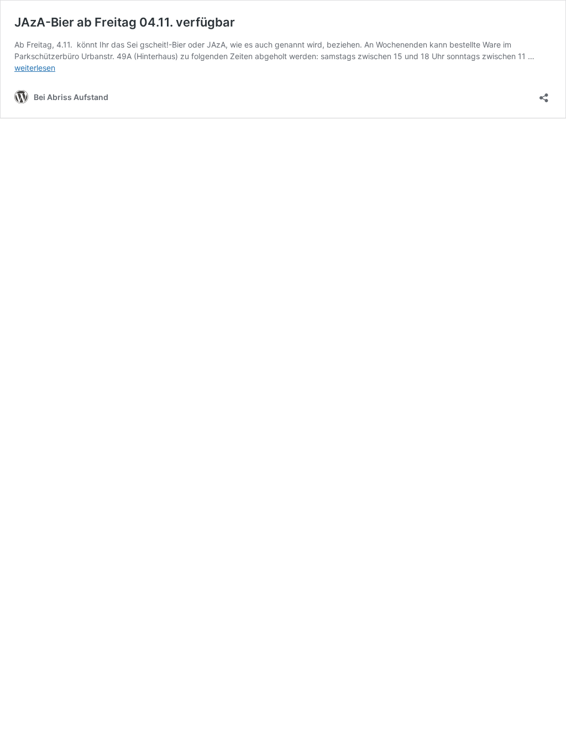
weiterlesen (34, 67)
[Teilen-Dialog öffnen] (544, 94)
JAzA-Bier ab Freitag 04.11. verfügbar (124, 22)
